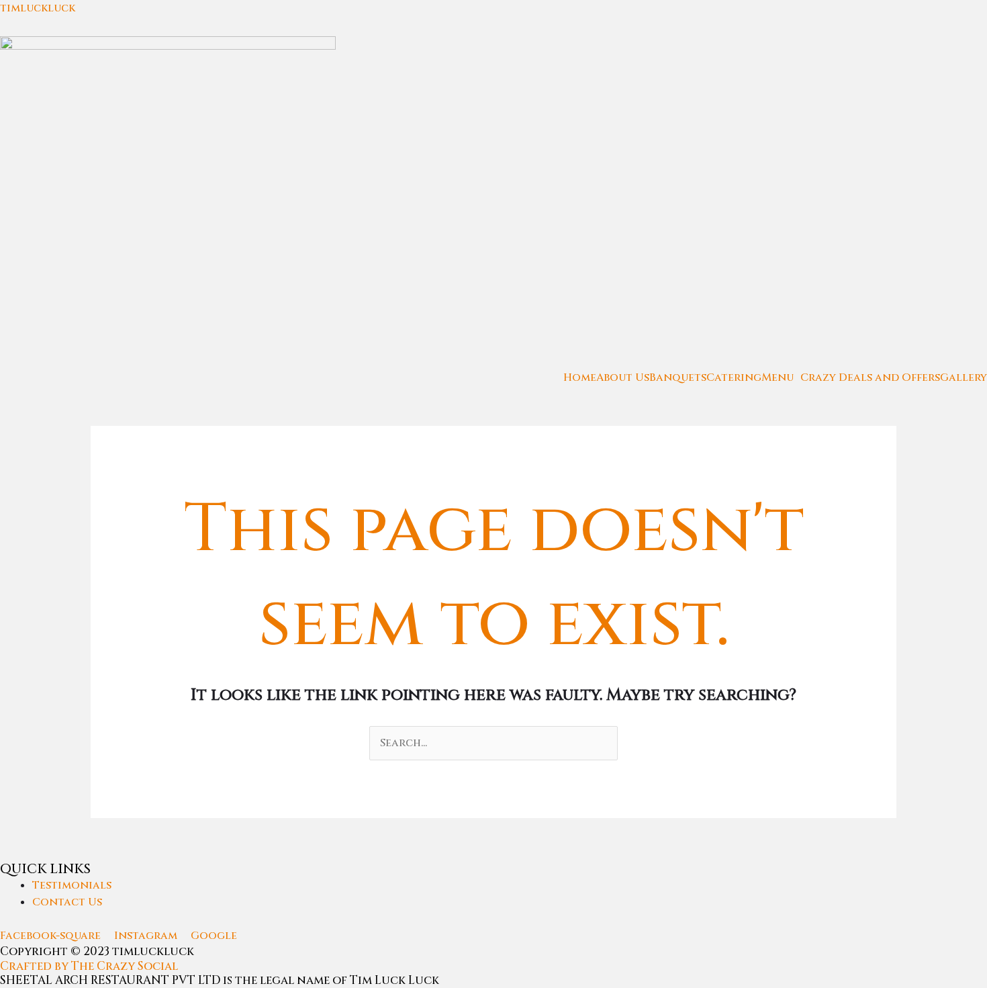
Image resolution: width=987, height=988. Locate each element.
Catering (733, 377)
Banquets (677, 377)
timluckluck (37, 8)
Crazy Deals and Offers (870, 377)
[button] (780, 377)
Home (579, 377)
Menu (777, 377)
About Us (622, 377)
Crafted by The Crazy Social (89, 966)
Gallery (963, 377)
